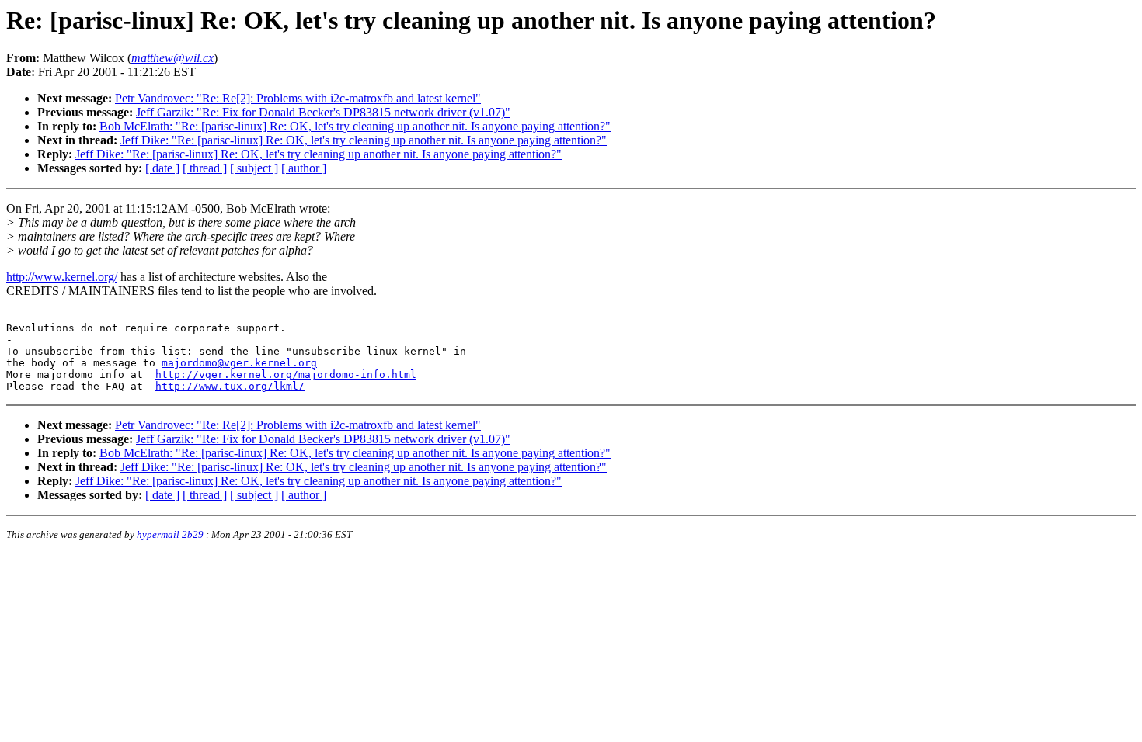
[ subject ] (254, 168)
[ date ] (162, 168)
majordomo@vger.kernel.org (239, 363)
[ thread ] (205, 168)
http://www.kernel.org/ (61, 276)
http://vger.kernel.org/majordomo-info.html (285, 374)
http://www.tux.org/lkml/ (230, 386)
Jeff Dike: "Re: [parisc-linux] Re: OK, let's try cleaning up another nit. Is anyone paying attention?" (363, 140)
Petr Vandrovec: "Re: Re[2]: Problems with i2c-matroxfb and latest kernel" (298, 98)
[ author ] (303, 168)
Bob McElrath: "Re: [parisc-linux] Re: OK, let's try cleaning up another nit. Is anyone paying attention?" (355, 126)
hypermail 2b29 (170, 534)
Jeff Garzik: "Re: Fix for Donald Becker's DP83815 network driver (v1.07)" (323, 112)
